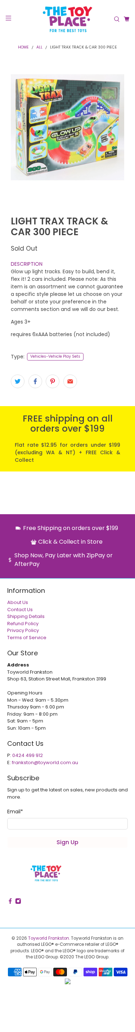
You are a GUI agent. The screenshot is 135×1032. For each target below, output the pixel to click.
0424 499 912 (27, 755)
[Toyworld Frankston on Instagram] (18, 902)
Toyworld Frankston (48, 938)
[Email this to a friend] (70, 381)
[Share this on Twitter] (17, 381)
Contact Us (20, 609)
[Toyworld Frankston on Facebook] (10, 902)
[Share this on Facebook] (35, 381)
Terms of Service (26, 637)
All (39, 48)
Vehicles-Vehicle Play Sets (55, 356)
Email (15, 811)
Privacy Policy (23, 630)
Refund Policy (23, 623)
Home (23, 48)
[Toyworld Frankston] (68, 19)
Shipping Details (26, 616)
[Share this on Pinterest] (52, 381)
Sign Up (67, 842)
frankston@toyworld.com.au (45, 762)
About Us (17, 602)
